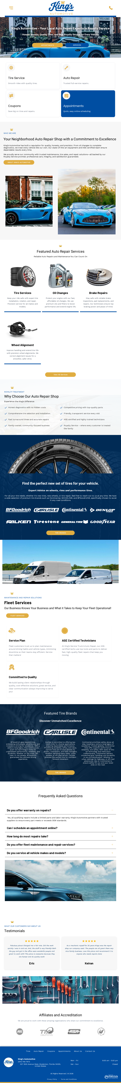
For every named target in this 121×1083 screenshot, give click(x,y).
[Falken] (18, 522)
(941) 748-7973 (24, 1062)
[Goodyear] (103, 522)
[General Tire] (74, 522)
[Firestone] (46, 522)
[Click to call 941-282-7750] (110, 7)
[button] (11, 8)
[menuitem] (28, 1051)
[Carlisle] (46, 510)
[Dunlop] (103, 510)
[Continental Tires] (74, 510)
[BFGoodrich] (18, 510)
